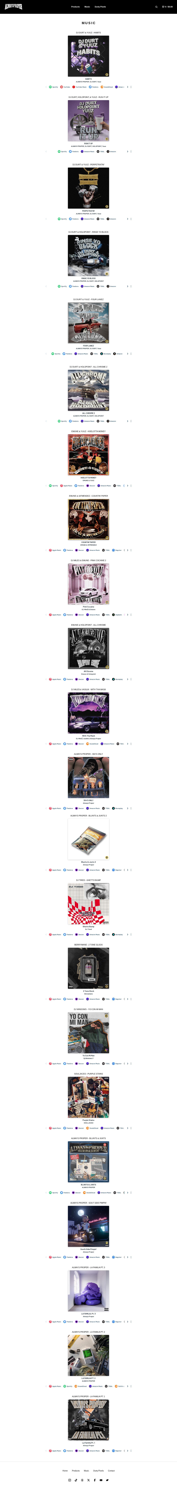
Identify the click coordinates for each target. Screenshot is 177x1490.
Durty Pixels (100, 7)
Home (65, 1471)
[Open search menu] (156, 7)
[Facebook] (95, 1480)
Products (75, 7)
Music (87, 7)
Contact (111, 1471)
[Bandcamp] (107, 1480)
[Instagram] (70, 1480)
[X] (88, 1480)
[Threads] (82, 1480)
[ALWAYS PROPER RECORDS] (13, 7)
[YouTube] (101, 1480)
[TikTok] (76, 1480)
